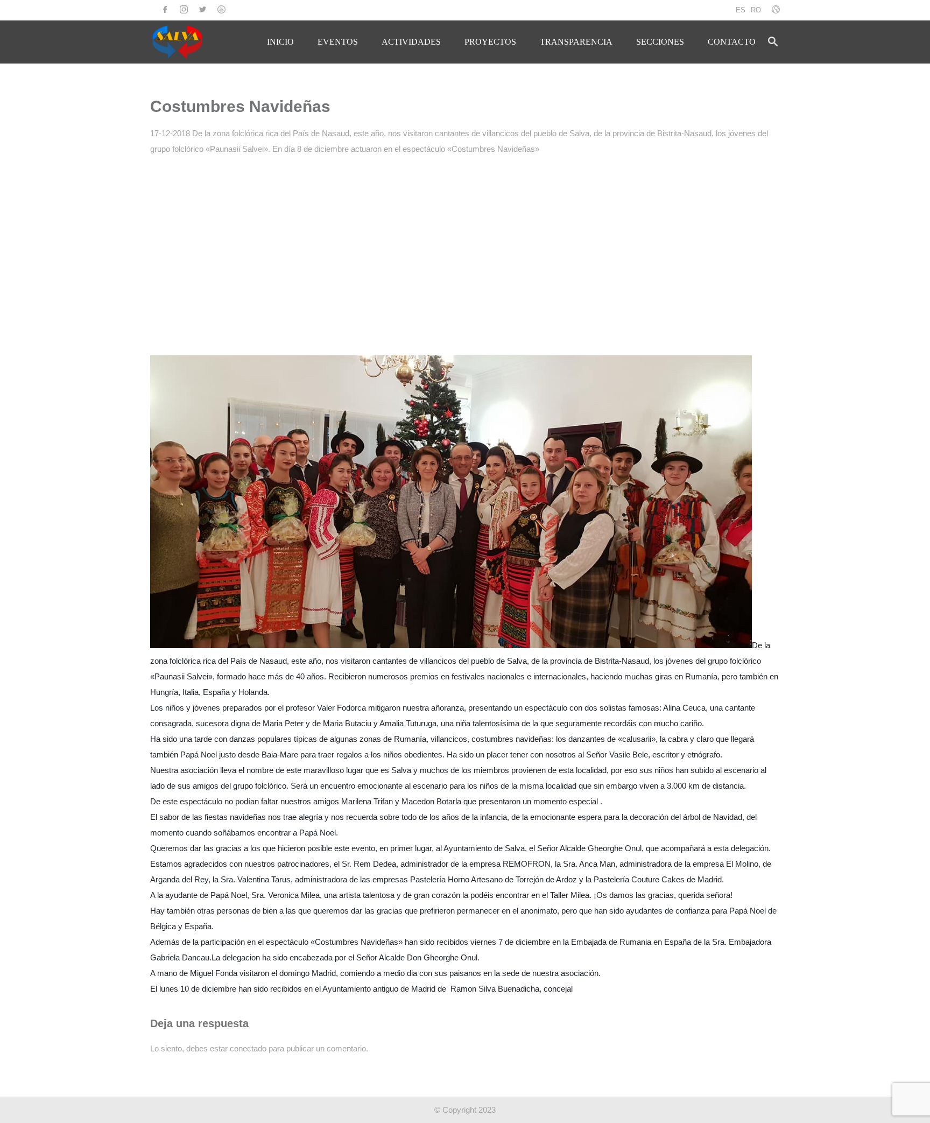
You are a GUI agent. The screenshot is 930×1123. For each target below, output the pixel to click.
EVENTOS (338, 41)
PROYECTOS (490, 41)
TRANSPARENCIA (576, 41)
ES (740, 10)
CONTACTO (732, 41)
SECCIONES (660, 41)
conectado (248, 1048)
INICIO (280, 41)
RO (756, 10)
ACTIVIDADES (411, 41)
